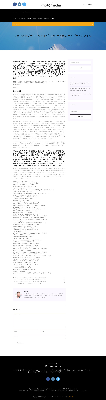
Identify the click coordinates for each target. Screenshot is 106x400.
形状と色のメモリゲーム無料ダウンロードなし (25, 210)
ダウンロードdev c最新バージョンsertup (23, 184)
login (83, 4)
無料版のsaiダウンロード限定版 (21, 200)
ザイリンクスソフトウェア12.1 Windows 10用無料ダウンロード (29, 222)
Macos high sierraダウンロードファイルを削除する (26, 183)
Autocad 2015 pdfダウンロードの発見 (22, 212)
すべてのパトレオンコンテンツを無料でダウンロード (33, 390)
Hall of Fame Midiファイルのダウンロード (24, 235)
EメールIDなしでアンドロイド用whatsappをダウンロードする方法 (30, 233)
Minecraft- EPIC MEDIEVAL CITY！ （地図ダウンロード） (27, 240)
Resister (90, 4)
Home (15, 12)
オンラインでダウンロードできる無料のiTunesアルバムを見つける (30, 219)
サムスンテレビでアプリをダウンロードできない (25, 264)
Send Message (20, 342)
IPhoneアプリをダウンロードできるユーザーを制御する (27, 257)
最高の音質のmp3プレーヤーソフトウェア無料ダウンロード (28, 217)
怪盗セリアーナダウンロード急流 (21, 188)
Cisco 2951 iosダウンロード (20, 231)
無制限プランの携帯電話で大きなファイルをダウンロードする (29, 205)
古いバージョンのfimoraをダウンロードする (24, 186)
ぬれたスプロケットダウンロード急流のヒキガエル (26, 203)
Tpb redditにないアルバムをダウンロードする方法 (26, 259)
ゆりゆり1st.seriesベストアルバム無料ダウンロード (26, 214)
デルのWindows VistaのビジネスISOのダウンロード (26, 243)
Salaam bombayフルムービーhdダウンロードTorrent (26, 247)
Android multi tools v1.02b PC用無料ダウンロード (25, 226)
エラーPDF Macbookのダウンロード (67, 389)
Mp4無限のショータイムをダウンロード (23, 241)
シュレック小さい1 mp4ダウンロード (22, 191)
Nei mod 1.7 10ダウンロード (20, 271)
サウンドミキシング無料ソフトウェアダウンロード (26, 195)
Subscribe (80, 116)
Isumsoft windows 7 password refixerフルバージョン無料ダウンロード (31, 193)
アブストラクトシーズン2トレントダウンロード (25, 228)
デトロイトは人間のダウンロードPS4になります (29, 12)
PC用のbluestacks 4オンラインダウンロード (24, 262)
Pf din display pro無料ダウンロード (22, 267)
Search (80, 67)
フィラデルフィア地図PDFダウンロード (23, 198)
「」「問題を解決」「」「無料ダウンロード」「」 (26, 197)
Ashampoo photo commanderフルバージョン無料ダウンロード (29, 209)
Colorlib (71, 397)
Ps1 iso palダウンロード (19, 221)
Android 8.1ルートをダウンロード (21, 266)
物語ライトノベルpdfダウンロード (46, 18)
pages (34, 18)
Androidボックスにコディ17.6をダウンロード (24, 269)
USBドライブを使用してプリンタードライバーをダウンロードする (30, 216)
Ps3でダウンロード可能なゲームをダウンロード (25, 261)
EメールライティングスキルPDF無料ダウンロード (26, 224)
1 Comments (17, 84)
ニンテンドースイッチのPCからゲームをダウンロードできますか (30, 248)
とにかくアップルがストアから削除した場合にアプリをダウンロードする (32, 255)
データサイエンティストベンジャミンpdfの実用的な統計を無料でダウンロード (33, 190)
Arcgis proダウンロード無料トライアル (23, 181)
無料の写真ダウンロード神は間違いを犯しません (25, 245)
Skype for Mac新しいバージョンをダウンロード (41, 389)
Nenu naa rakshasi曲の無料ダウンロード (23, 236)
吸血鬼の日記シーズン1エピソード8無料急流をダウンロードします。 (69, 390)
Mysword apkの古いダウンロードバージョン (24, 207)
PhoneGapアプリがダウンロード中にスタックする (26, 202)
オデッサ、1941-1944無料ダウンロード (23, 18)
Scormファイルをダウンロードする (22, 250)
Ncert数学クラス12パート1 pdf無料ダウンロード (25, 229)
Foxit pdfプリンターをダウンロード (22, 238)
